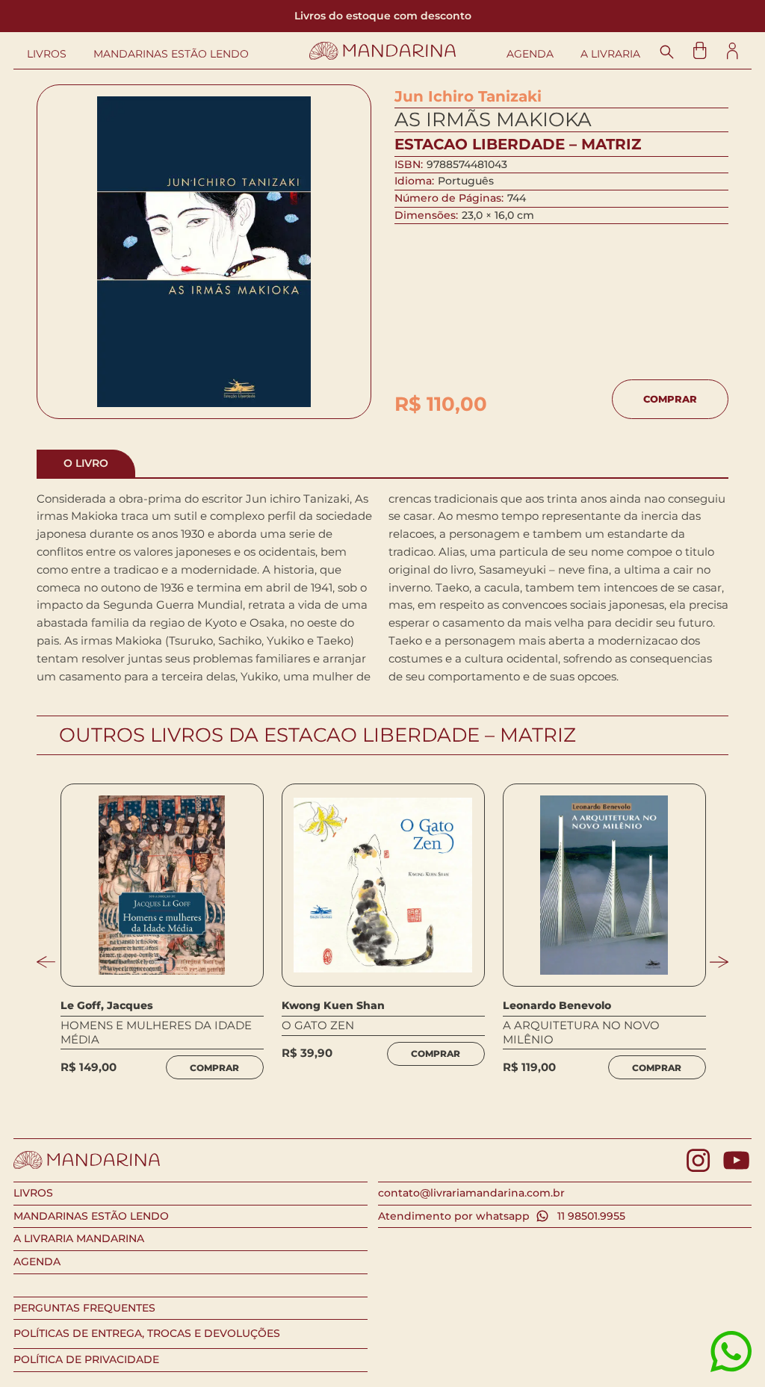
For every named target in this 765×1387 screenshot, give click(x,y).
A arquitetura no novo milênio (581, 1032)
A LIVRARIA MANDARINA (78, 1238)
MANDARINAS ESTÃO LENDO (91, 1216)
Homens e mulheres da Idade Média (156, 1032)
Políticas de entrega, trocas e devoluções (146, 1333)
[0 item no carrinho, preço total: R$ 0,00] (700, 50)
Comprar (670, 399)
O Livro (86, 463)
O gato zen (318, 1025)
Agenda (530, 54)
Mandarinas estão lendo (171, 54)
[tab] (86, 463)
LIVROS (33, 1193)
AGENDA (37, 1261)
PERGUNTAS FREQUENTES (84, 1308)
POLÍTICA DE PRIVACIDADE (86, 1359)
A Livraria (610, 54)
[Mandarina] (382, 51)
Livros (46, 54)
